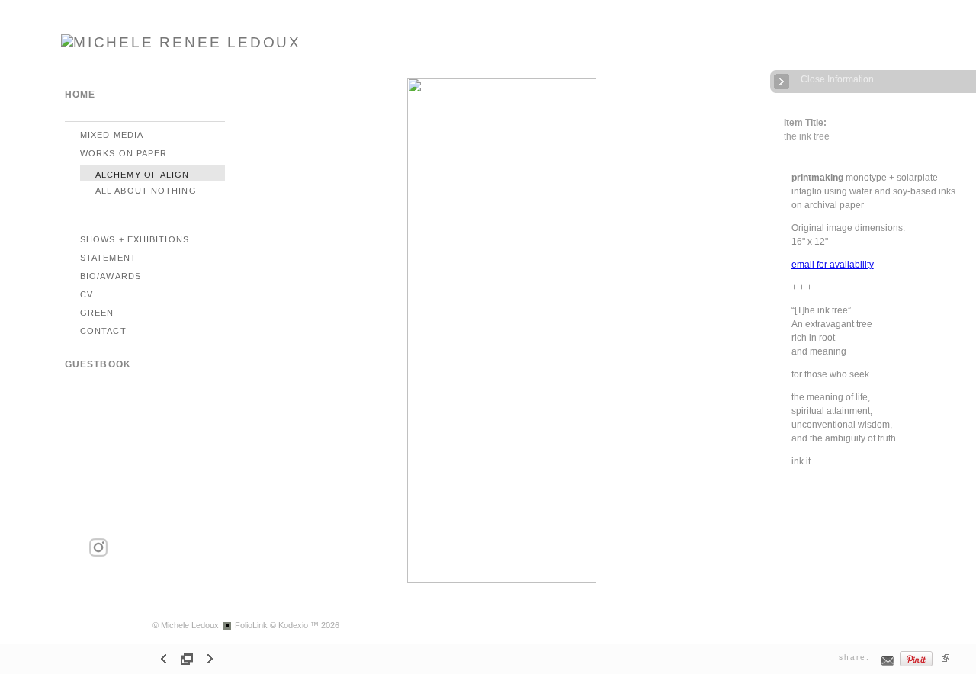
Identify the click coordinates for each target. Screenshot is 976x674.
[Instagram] (98, 553)
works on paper (123, 153)
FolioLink (251, 625)
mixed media (111, 135)
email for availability (832, 264)
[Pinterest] (916, 664)
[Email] (888, 664)
